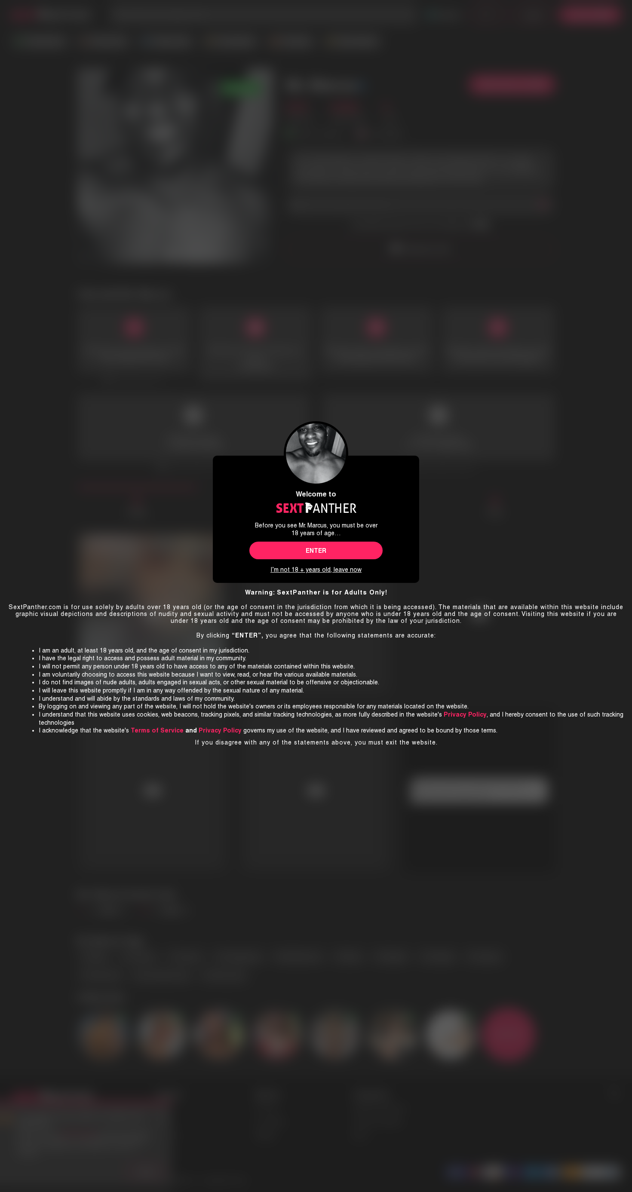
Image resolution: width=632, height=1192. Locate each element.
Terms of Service (157, 730)
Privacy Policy (220, 730)
